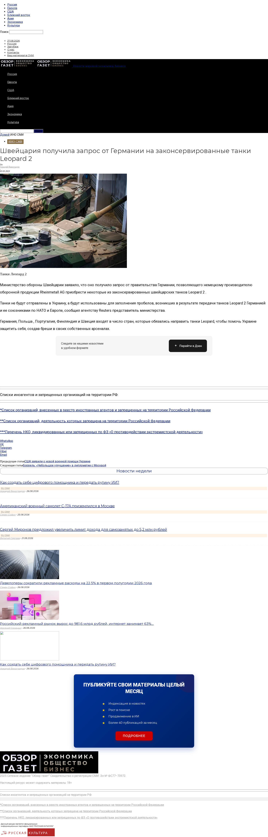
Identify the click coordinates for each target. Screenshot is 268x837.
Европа (12, 8)
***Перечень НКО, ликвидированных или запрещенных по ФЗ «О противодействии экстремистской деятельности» (101, 432)
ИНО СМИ (15, 141)
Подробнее (134, 736)
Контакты (13, 52)
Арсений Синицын (10, 628)
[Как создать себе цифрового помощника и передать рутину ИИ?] (29, 659)
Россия (12, 4)
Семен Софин (7, 514)
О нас (10, 49)
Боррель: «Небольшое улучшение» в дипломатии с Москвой (64, 465)
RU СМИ (5, 488)
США (10, 11)
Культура (13, 25)
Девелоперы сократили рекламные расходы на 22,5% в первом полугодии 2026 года (76, 583)
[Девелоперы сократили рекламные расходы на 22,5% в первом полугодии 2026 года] (29, 578)
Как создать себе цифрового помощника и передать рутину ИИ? (59, 482)
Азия (10, 18)
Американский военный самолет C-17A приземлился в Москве (57, 506)
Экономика (15, 22)
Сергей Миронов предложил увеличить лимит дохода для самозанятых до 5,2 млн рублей (83, 529)
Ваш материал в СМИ (20, 55)
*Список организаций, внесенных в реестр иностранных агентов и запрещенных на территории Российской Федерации (105, 410)
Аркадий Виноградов (10, 167)
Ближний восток (18, 15)
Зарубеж (12, 46)
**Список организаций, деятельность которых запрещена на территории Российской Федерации (85, 421)
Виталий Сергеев (10, 538)
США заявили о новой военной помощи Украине (57, 461)
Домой (4, 134)
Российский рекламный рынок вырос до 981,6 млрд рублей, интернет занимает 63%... (77, 624)
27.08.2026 (13, 40)
